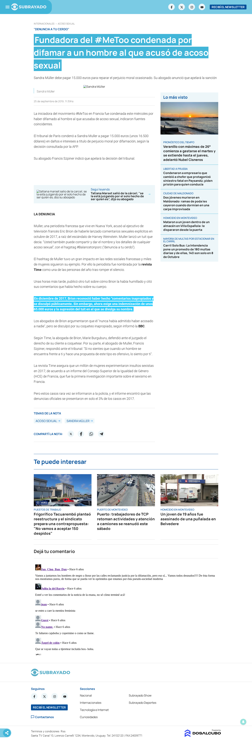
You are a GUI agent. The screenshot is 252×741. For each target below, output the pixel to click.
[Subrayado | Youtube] (202, 7)
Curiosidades (89, 717)
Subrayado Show (140, 695)
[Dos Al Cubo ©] (203, 736)
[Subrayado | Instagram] (191, 7)
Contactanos (44, 716)
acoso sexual (66, 24)
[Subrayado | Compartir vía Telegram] (101, 434)
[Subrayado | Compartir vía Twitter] (71, 434)
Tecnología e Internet (94, 710)
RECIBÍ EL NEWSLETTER (228, 7)
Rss (63, 731)
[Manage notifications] (243, 722)
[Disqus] (126, 609)
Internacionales (44, 24)
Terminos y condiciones (45, 731)
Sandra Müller (78, 420)
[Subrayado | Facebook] (171, 7)
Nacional (86, 695)
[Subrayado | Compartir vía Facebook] (81, 434)
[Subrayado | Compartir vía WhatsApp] (91, 434)
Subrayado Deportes (142, 703)
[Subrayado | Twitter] (181, 7)
